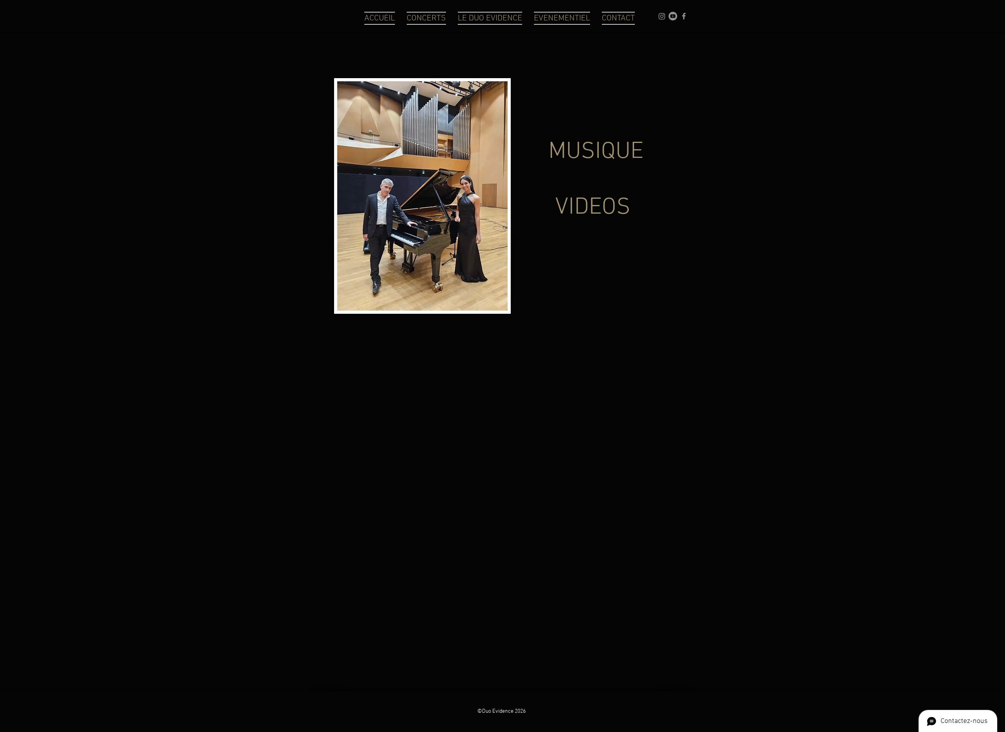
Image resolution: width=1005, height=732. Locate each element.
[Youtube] (673, 16)
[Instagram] (662, 16)
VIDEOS (592, 208)
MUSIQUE (595, 152)
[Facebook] (684, 16)
